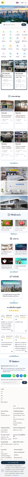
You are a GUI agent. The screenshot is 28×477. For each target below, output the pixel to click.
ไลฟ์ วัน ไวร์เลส (4, 432)
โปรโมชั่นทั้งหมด (13, 302)
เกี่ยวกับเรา (16, 455)
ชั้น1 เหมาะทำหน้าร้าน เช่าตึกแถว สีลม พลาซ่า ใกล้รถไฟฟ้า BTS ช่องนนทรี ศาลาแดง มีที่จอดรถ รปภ (7, 116)
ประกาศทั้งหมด (13, 163)
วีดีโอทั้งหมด (13, 233)
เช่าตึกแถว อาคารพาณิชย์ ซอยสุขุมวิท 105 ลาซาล (20, 147)
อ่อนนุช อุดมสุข (4, 441)
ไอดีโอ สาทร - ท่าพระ (17, 430)
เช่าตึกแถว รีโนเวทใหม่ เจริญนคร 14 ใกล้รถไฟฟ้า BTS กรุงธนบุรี (6, 147)
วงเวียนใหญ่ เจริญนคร (18, 411)
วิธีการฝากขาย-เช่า (18, 457)
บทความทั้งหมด (13, 271)
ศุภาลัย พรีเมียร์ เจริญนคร (18, 413)
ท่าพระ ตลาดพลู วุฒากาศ (19, 427)
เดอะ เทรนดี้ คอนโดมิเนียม (19, 408)
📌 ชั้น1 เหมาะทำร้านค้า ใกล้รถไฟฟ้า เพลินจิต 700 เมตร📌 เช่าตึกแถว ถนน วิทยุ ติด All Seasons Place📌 (21, 116)
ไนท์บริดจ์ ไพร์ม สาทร (5, 415)
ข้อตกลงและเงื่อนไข (18, 449)
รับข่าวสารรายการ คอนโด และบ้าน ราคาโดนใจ (12, 379)
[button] (25, 14)
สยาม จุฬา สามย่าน (5, 434)
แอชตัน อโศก (16, 444)
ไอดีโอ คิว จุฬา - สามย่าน (6, 439)
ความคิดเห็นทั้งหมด (13, 356)
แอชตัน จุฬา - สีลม (5, 437)
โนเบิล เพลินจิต (4, 430)
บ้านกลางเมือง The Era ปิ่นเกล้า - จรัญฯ (20, 76)
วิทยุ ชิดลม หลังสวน (5, 427)
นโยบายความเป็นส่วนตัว (19, 452)
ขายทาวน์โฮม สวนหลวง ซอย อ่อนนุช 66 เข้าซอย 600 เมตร (7, 76)
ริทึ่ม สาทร (3, 413)
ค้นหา (23, 24)
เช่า (1, 393)
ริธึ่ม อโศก (15, 438)
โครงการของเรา (4, 402)
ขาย (2, 391)
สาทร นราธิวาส (4, 411)
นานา (14, 406)
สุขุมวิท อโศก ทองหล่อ (18, 441)
